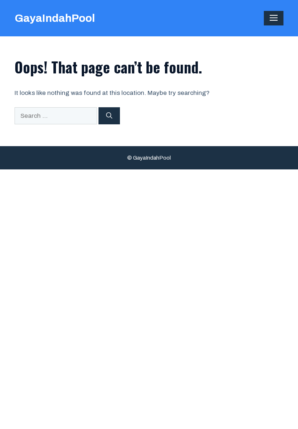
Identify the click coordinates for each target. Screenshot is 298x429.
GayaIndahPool (55, 18)
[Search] (109, 116)
